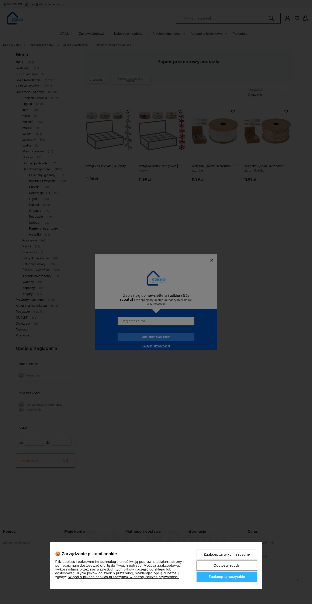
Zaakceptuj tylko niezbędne (227, 554)
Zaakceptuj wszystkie (226, 577)
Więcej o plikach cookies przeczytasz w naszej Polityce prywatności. (123, 577)
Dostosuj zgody (227, 565)
